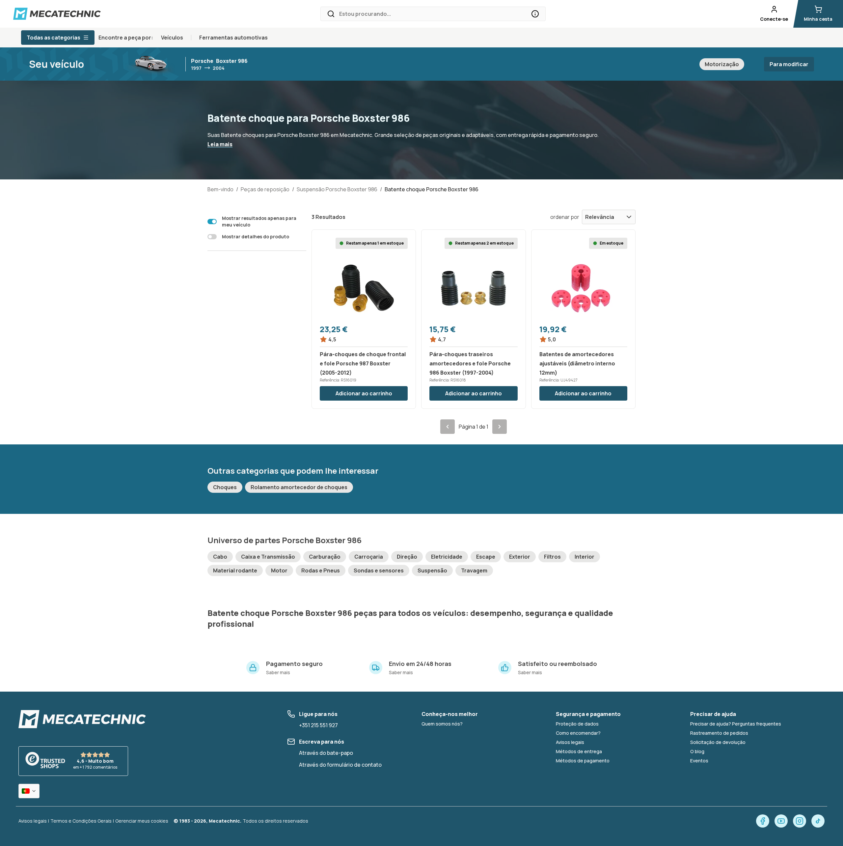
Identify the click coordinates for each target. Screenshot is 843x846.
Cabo (220, 556)
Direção (407, 556)
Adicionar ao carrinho (364, 393)
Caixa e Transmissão (268, 556)
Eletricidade (446, 556)
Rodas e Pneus (320, 570)
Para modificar (789, 64)
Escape (485, 556)
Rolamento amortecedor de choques (299, 487)
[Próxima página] (499, 426)
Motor (279, 570)
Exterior (519, 556)
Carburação (324, 556)
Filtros (552, 556)
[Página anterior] (447, 426)
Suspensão (432, 570)
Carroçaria (368, 556)
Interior (584, 556)
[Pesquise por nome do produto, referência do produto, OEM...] (535, 14)
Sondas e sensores (379, 570)
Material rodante (235, 570)
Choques (225, 487)
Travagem (474, 570)
